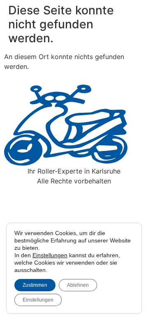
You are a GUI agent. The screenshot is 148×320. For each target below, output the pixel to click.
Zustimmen (35, 285)
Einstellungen (49, 255)
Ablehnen (78, 285)
